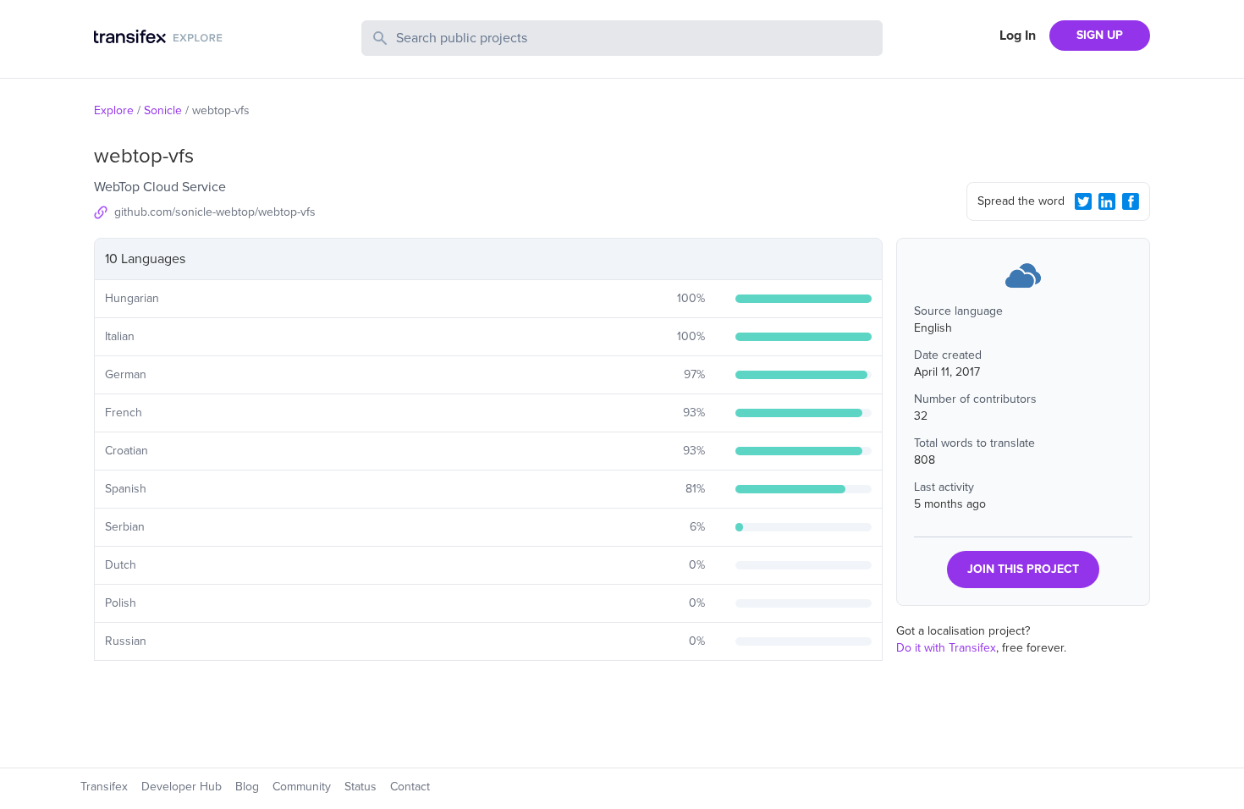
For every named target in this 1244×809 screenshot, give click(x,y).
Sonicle (163, 110)
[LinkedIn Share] (1107, 201)
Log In (1017, 35)
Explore (114, 110)
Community (301, 786)
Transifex (104, 786)
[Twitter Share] (1083, 201)
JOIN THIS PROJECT (1023, 569)
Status (360, 786)
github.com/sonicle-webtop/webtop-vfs (215, 212)
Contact (410, 786)
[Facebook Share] (1130, 201)
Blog (247, 786)
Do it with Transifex (946, 648)
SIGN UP (1099, 35)
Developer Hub (181, 786)
